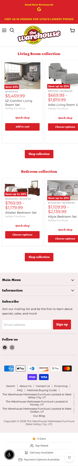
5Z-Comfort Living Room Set (18, 103)
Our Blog (39, 415)
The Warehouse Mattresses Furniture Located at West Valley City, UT (36, 396)
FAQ (20, 390)
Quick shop (22, 117)
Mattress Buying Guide (42, 390)
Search (10, 386)
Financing (61, 386)
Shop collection (39, 154)
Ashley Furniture (15, 108)
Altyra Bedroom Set (62, 216)
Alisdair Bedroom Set (21, 212)
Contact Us (43, 386)
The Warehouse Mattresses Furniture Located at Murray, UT (37, 403)
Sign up (62, 324)
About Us (25, 386)
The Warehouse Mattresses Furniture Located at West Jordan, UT (36, 410)
